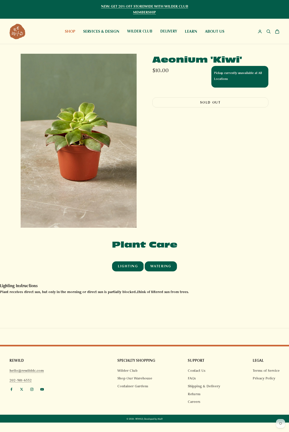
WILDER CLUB (139, 31)
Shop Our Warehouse (134, 378)
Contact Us (196, 370)
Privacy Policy (264, 378)
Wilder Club (127, 370)
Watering (160, 266)
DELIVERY (168, 31)
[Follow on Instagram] (32, 389)
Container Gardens (132, 386)
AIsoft (160, 418)
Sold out (210, 102)
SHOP (70, 31)
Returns (194, 394)
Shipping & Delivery (204, 386)
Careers (194, 402)
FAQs (192, 378)
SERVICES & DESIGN (101, 31)
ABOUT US (214, 31)
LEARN (191, 31)
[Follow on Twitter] (22, 389)
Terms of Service (266, 370)
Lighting (128, 266)
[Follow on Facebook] (11, 389)
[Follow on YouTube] (42, 389)
